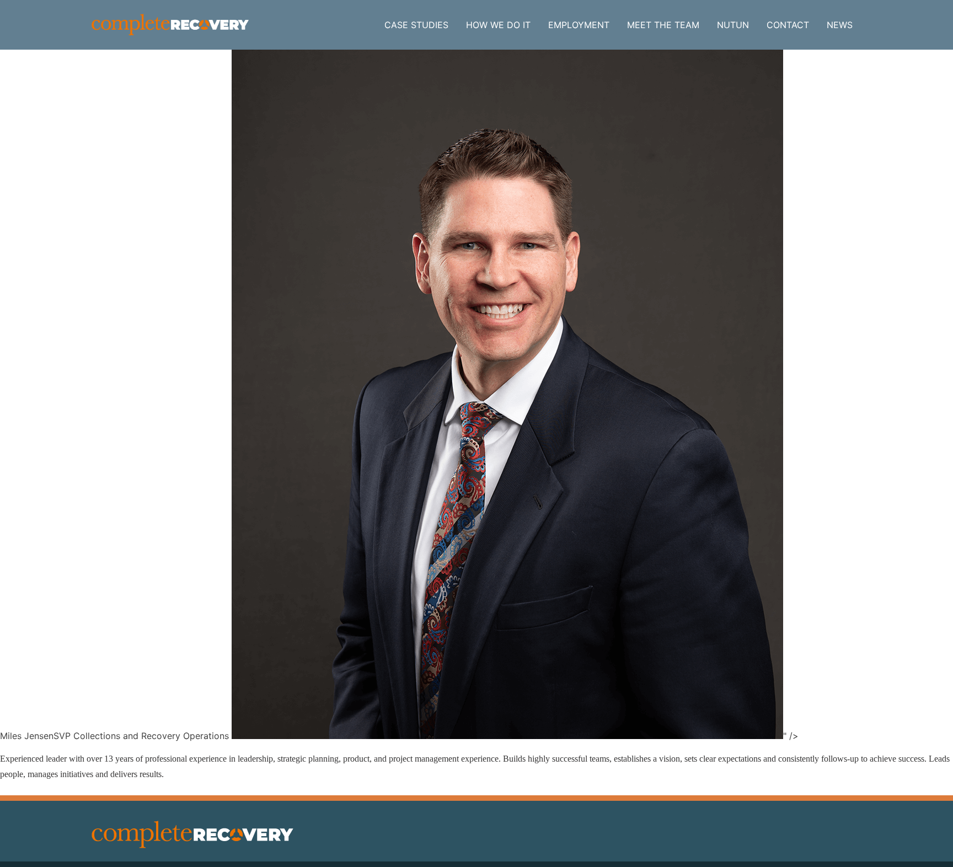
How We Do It (498, 24)
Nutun (733, 24)
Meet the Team (663, 24)
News (840, 24)
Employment (578, 24)
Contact (788, 24)
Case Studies (416, 24)
